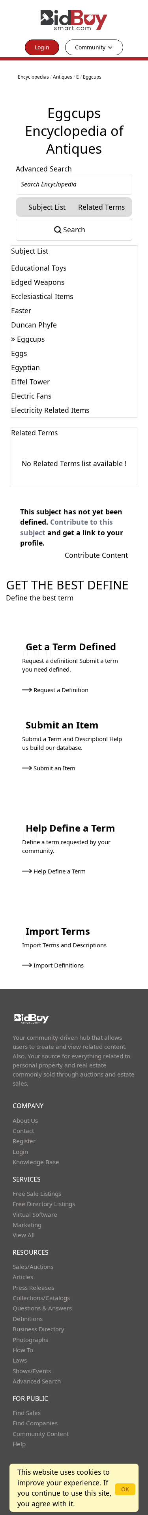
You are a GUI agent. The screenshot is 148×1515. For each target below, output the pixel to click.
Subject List (47, 207)
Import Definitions (59, 965)
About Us (25, 1120)
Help (19, 1444)
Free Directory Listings (44, 1204)
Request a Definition (61, 690)
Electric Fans (31, 396)
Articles (23, 1277)
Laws (20, 1360)
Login (42, 47)
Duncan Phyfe (34, 324)
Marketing (27, 1225)
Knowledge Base (36, 1162)
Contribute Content (96, 555)
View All (24, 1235)
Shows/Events (32, 1371)
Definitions (28, 1319)
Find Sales (27, 1413)
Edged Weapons (37, 282)
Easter (21, 310)
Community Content (41, 1434)
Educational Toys (38, 268)
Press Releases (33, 1287)
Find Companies (35, 1423)
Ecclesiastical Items (42, 296)
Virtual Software (35, 1214)
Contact (23, 1131)
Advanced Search (44, 168)
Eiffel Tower (30, 381)
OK (125, 1489)
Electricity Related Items (50, 410)
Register (24, 1141)
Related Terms (101, 207)
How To (23, 1350)
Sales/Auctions (33, 1266)
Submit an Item (54, 768)
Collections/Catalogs (41, 1298)
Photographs (30, 1340)
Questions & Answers (42, 1308)
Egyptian (25, 367)
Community (90, 47)
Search (74, 229)
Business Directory (38, 1329)
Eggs (19, 353)
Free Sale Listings (37, 1193)
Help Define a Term (60, 871)
